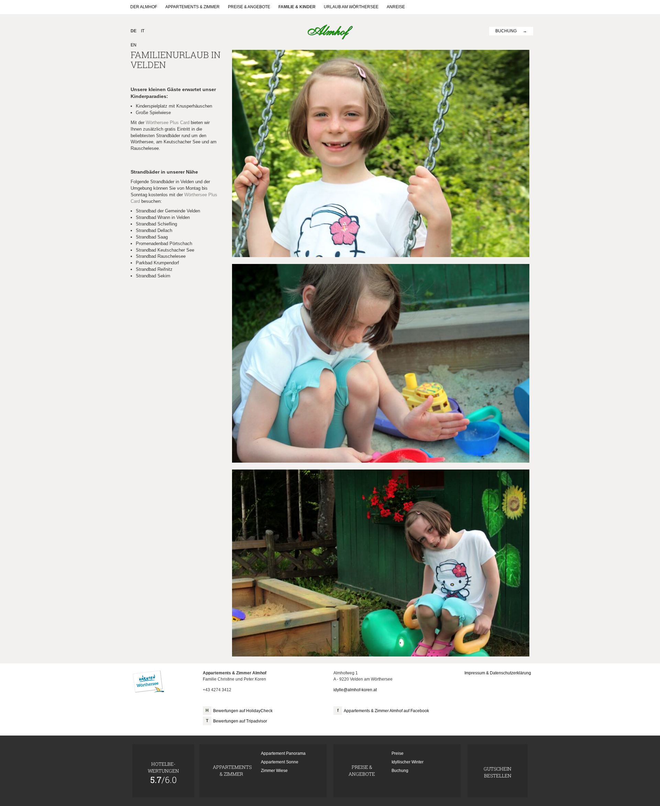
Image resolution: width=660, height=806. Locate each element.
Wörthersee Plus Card (167, 122)
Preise (398, 753)
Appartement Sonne (279, 762)
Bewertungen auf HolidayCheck (243, 710)
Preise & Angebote (249, 6)
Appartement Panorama (283, 753)
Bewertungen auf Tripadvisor (240, 721)
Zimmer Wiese (274, 770)
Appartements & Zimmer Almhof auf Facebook (386, 710)
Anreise (396, 6)
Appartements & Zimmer (192, 6)
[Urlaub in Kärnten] (148, 681)
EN (133, 45)
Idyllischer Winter (408, 762)
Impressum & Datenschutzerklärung (497, 673)
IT (142, 31)
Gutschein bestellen (498, 772)
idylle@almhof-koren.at (355, 689)
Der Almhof (143, 6)
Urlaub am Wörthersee (351, 6)
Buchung (506, 31)
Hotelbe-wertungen (163, 772)
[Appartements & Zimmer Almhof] (330, 31)
